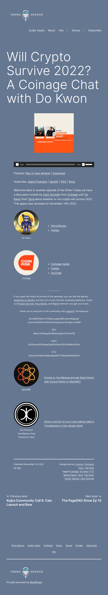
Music (51, 30)
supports (70, 311)
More (72, 181)
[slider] (89, 164)
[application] (54, 164)
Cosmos (79, 464)
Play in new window (37, 173)
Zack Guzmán (51, 194)
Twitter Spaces (71, 478)
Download (59, 173)
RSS (63, 181)
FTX (92, 471)
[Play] (17, 164)
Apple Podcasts (37, 181)
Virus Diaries (41, 303)
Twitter (55, 230)
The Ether (89, 468)
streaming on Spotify (24, 300)
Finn (19, 468)
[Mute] (83, 164)
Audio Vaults (37, 30)
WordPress (36, 582)
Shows (76, 30)
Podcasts (89, 464)
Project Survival (25, 303)
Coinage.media (60, 264)
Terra (31, 199)
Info (61, 30)
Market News (70, 475)
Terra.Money (58, 225)
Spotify (54, 181)
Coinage (72, 194)
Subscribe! (94, 30)
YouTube (56, 273)
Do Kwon (84, 471)
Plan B (56, 303)
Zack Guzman (87, 478)
